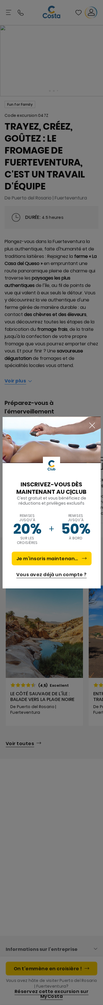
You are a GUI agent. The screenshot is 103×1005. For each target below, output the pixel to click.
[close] (92, 425)
